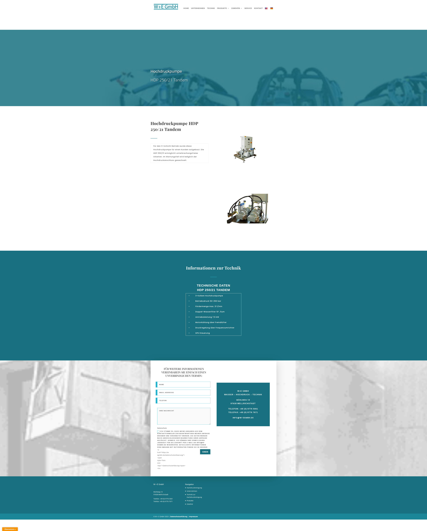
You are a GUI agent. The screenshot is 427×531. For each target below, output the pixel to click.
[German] (272, 9)
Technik (211, 8)
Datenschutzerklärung (178, 516)
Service (248, 8)
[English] (266, 9)
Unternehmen (198, 8)
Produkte (222, 8)
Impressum (193, 516)
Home (186, 8)
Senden (205, 452)
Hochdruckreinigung (194, 488)
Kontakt (258, 8)
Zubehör (235, 8)
